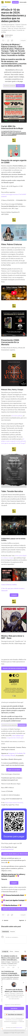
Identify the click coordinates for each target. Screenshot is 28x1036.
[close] (23, 982)
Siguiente (21, 920)
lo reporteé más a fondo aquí (15, 738)
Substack (6, 1032)
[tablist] (8, 931)
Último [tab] (11, 951)
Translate (5, 6)
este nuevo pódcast (16, 416)
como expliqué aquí (18, 736)
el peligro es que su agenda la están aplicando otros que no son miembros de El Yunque (13, 441)
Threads (12, 756)
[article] (14, 961)
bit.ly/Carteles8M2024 (10, 135)
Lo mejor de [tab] (5, 951)
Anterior (6, 920)
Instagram (11, 753)
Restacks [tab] (12, 931)
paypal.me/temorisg (7, 849)
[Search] (25, 951)
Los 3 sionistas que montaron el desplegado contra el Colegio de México (10, 973)
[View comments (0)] (8, 40)
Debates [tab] (17, 951)
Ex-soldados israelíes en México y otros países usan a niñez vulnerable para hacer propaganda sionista (10, 958)
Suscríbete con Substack (15, 1014)
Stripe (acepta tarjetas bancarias (14, 803)
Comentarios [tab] (5, 931)
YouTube (7, 756)
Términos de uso (20, 1018)
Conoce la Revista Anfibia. (9, 585)
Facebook (19, 753)
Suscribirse (15, 2)
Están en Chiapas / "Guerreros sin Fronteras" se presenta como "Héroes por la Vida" (10, 962)
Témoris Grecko (9, 35)
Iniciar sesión (23, 2)
